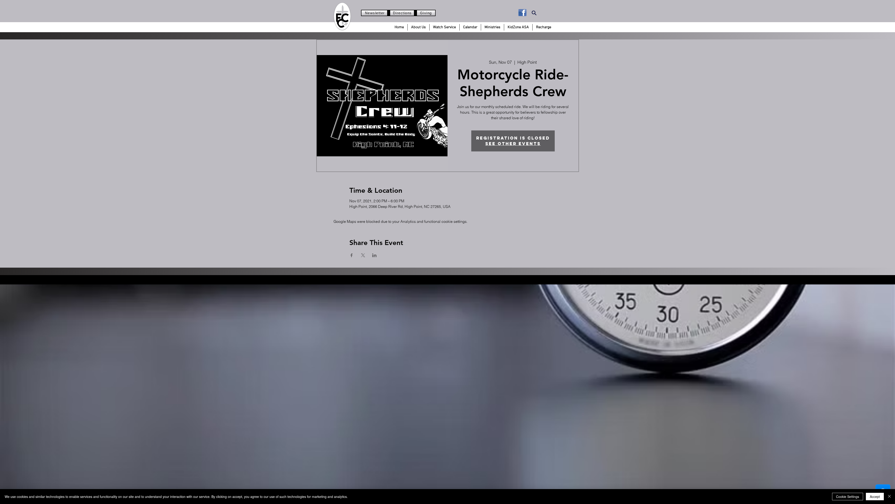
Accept (875, 496)
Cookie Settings (847, 496)
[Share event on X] (363, 255)
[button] (418, 27)
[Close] (889, 496)
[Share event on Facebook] (351, 255)
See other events (513, 143)
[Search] (534, 13)
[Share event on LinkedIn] (374, 255)
